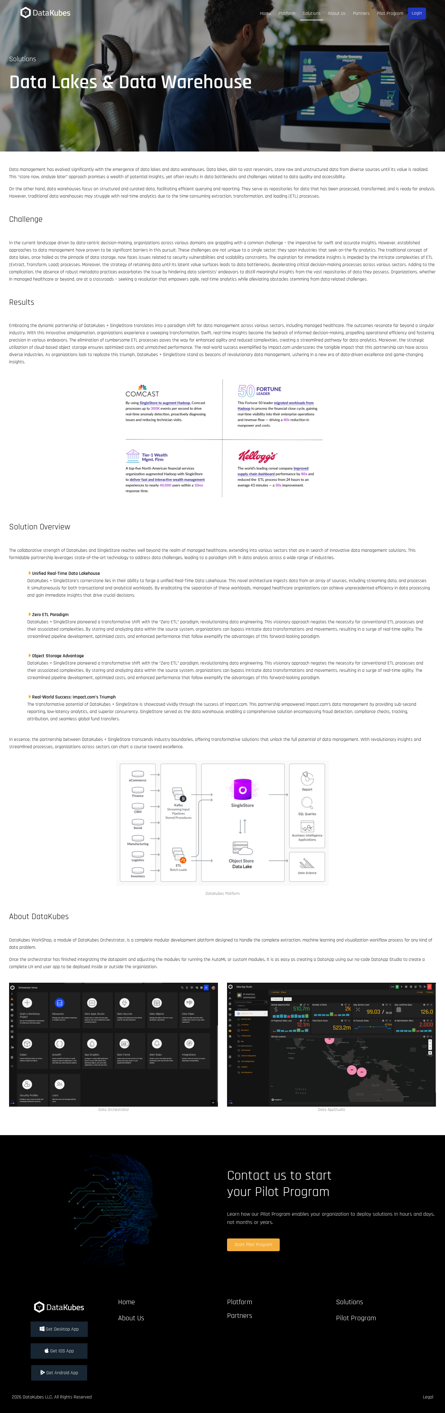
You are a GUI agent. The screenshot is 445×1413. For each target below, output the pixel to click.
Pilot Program (390, 13)
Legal (428, 1397)
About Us (337, 13)
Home (265, 13)
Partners (361, 13)
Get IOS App (61, 1351)
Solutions (311, 13)
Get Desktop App (61, 1329)
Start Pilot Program (253, 1244)
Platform (287, 13)
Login (417, 13)
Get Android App (61, 1373)
